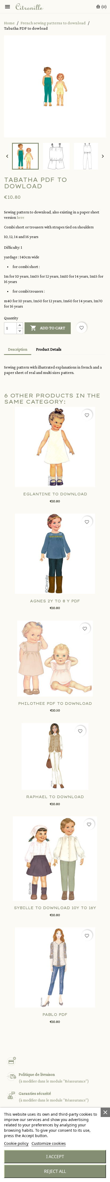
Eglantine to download (55, 494)
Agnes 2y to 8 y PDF (55, 601)
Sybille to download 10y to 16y (55, 907)
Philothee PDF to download (55, 703)
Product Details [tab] (48, 349)
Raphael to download (55, 796)
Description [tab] (17, 349)
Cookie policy (16, 1143)
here (20, 217)
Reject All (55, 1171)
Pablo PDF (55, 1014)
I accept (55, 1157)
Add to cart (47, 328)
